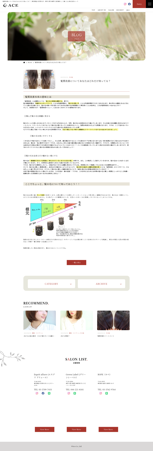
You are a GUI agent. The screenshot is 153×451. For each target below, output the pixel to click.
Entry (139, 4)
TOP (93, 10)
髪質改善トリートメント (106, 336)
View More (44, 429)
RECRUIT (120, 10)
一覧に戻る (76, 262)
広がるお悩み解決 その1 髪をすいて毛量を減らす (41, 336)
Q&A (128, 10)
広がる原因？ (65, 336)
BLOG (30, 62)
